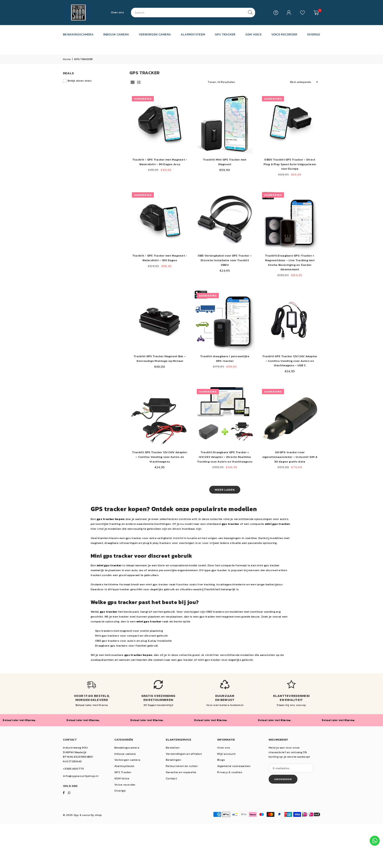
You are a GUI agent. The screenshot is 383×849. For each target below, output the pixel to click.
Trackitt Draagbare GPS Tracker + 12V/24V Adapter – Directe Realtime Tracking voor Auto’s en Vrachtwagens (224, 457)
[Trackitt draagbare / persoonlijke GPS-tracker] (225, 321)
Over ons (117, 12)
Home (67, 59)
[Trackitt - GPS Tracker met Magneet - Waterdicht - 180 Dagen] (160, 220)
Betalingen (173, 760)
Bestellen (173, 747)
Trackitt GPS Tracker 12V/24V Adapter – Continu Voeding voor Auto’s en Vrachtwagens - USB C (289, 361)
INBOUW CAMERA (116, 34)
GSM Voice (121, 778)
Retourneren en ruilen (181, 766)
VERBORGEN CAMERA (155, 34)
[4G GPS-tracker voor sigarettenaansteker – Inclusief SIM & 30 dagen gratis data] (290, 417)
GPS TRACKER (225, 34)
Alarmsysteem (124, 766)
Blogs (221, 760)
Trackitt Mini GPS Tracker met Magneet (224, 161)
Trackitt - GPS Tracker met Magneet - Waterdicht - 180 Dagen (159, 257)
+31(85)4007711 (73, 769)
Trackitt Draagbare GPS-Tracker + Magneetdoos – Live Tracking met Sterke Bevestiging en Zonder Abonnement (290, 262)
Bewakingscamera (126, 747)
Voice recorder (125, 784)
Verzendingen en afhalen (184, 754)
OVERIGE (313, 34)
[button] (316, 13)
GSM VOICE (253, 34)
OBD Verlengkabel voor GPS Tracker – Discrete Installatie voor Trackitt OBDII (225, 260)
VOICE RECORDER (284, 34)
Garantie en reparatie (181, 772)
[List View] (139, 82)
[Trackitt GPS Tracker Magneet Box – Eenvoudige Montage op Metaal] (160, 321)
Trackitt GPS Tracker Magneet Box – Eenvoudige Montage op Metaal (160, 358)
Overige (120, 790)
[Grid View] (132, 82)
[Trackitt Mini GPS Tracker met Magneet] (225, 124)
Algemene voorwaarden (233, 766)
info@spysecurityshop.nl (80, 776)
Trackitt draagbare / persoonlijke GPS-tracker (224, 358)
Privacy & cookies (229, 772)
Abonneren (283, 779)
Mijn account (226, 754)
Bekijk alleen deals (80, 81)
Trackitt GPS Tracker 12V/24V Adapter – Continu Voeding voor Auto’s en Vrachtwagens (159, 457)
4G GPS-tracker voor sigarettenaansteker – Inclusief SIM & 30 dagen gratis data (290, 457)
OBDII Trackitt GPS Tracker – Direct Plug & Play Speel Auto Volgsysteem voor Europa (290, 164)
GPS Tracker (122, 772)
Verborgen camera (127, 760)
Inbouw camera (125, 754)
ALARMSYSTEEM (193, 34)
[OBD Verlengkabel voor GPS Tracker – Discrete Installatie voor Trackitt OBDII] (225, 220)
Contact (171, 778)
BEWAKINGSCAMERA (78, 34)
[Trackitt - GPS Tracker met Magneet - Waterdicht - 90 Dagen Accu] (160, 124)
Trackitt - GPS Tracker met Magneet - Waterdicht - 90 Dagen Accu (159, 161)
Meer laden (225, 490)
